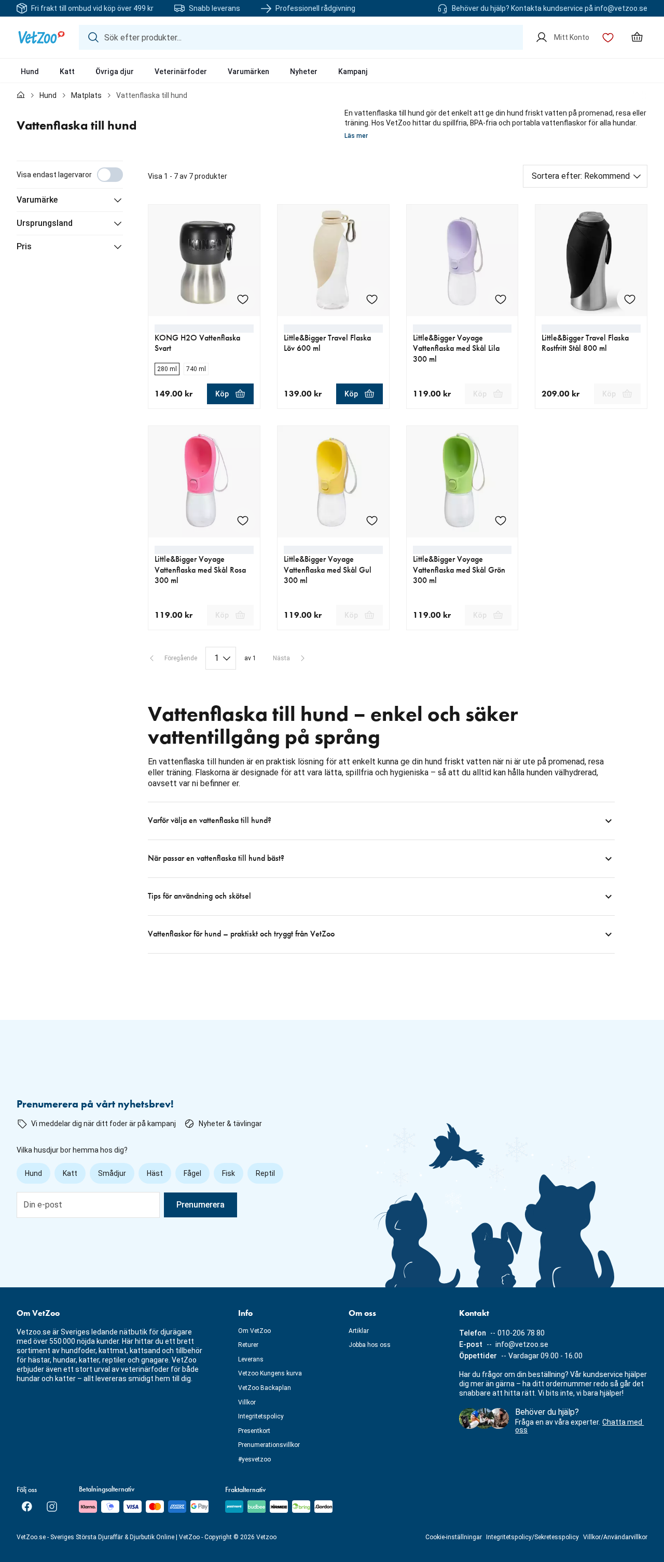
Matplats (86, 95)
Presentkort (254, 1431)
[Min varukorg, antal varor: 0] (637, 37)
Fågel (192, 1173)
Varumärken (248, 71)
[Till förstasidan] (21, 95)
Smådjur (112, 1173)
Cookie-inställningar (453, 1537)
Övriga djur (114, 71)
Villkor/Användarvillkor (615, 1537)
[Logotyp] (41, 37)
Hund (30, 71)
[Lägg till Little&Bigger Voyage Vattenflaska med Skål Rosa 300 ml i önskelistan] (243, 520)
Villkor (247, 1402)
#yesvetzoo (254, 1459)
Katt (67, 71)
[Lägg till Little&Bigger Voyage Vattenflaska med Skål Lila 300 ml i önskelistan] (501, 299)
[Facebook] (27, 1506)
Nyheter (303, 71)
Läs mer (356, 135)
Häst (155, 1173)
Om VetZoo (254, 1330)
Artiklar (359, 1330)
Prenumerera (200, 1205)
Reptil (265, 1173)
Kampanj (353, 71)
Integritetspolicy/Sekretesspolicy (532, 1537)
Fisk (228, 1173)
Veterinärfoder (181, 71)
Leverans (251, 1359)
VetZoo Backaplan (264, 1387)
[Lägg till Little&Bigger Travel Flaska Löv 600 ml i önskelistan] (372, 299)
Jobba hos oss (370, 1344)
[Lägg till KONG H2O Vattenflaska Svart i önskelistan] (243, 299)
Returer (248, 1344)
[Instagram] (52, 1506)
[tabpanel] (332, 557)
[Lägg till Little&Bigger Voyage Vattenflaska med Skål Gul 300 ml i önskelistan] (372, 520)
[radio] (167, 369)
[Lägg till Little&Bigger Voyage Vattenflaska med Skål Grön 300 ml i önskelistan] (501, 520)
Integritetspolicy (261, 1416)
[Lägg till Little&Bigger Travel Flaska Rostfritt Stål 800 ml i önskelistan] (630, 299)
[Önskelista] (608, 37)
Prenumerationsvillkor (269, 1445)
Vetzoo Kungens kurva (270, 1373)
